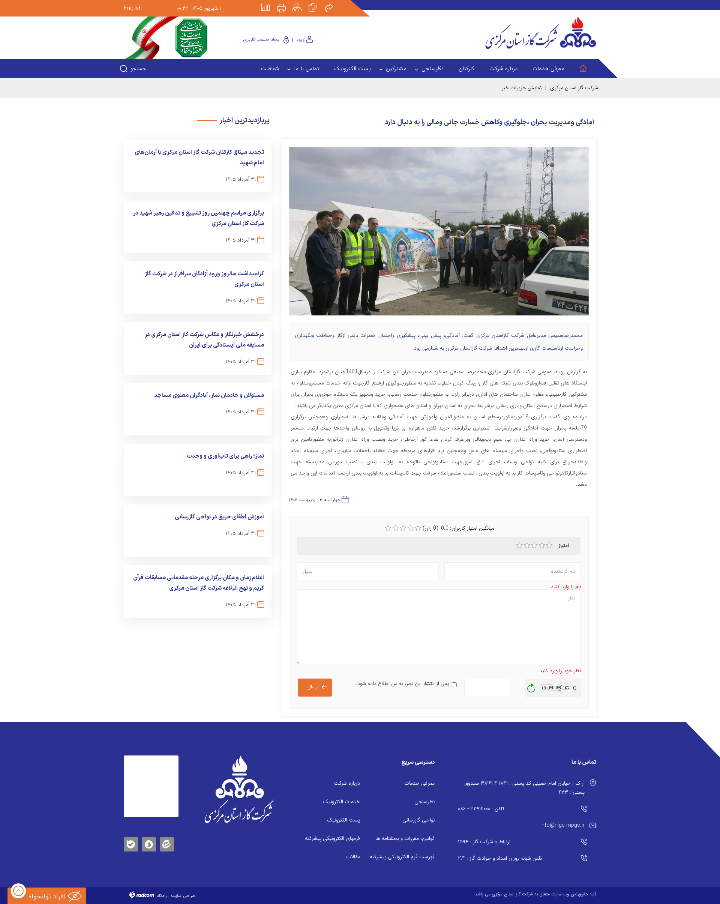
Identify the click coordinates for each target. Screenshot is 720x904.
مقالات (353, 857)
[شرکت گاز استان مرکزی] (239, 789)
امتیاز (564, 545)
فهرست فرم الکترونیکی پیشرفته (402, 857)
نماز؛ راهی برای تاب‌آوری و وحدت (225, 456)
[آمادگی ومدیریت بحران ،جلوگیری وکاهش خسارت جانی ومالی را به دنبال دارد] (439, 235)
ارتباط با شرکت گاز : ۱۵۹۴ (484, 842)
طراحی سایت (183, 895)
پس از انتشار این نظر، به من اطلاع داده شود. (402, 683)
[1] (519, 545)
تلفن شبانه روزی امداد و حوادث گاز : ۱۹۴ (500, 858)
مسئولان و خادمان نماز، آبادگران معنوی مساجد (209, 395)
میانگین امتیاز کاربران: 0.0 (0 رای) (458, 528)
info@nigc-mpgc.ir (562, 825)
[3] (534, 545)
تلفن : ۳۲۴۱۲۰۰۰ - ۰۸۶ (481, 809)
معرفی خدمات (419, 783)
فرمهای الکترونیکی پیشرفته (332, 838)
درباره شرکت (347, 783)
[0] (388, 528)
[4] (541, 545)
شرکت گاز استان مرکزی (574, 88)
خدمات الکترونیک (341, 801)
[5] (549, 545)
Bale (131, 843)
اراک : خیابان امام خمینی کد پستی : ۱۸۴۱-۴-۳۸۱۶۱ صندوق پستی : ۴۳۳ (524, 787)
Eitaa (167, 838)
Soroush (149, 843)
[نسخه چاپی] (286, 2)
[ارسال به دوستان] (333, 2)
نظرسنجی (424, 801)
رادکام (161, 895)
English (133, 8)
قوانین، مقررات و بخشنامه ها (405, 838)
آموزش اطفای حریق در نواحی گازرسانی (219, 517)
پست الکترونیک (343, 820)
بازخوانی (531, 686)
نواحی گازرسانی (418, 820)
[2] (527, 545)
